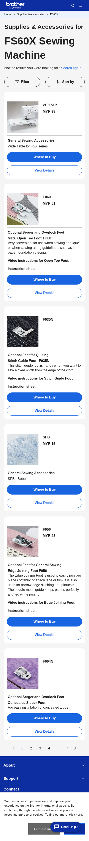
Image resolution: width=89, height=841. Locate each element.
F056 (47, 529)
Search (73, 5)
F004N (48, 661)
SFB (46, 437)
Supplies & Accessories (30, 14)
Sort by (68, 82)
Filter (25, 82)
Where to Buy (44, 157)
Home (7, 14)
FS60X (54, 14)
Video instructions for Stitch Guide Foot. (40, 378)
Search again (71, 68)
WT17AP (50, 105)
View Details (44, 170)
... (58, 748)
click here (75, 814)
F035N (48, 319)
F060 (47, 197)
